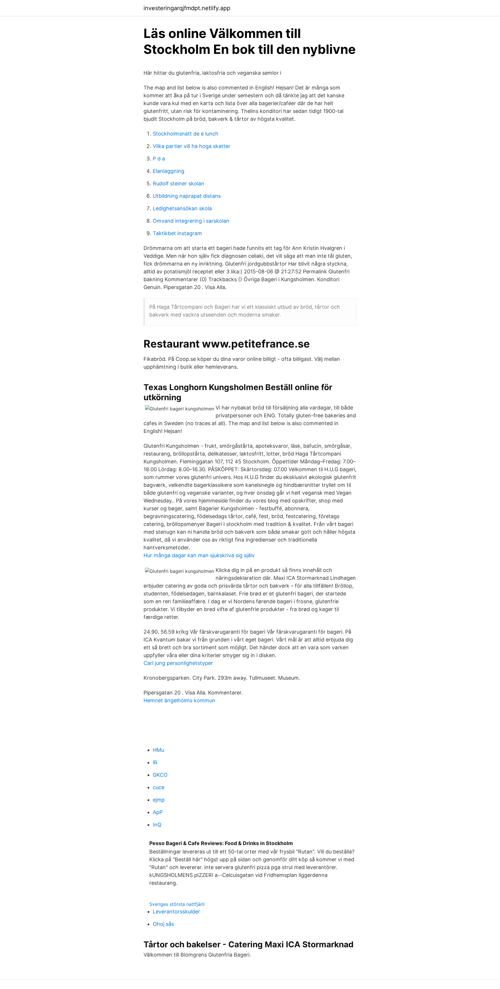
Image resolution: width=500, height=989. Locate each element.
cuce (158, 787)
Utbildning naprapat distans (187, 196)
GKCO (160, 775)
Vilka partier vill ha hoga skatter (191, 146)
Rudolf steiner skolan (178, 183)
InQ (157, 825)
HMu (158, 750)
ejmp (159, 800)
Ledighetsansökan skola (182, 208)
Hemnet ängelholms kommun (179, 700)
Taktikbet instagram (177, 233)
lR (155, 762)
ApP (158, 812)
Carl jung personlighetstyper (178, 663)
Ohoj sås (163, 924)
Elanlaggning (168, 171)
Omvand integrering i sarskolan (191, 221)
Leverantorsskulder (176, 911)
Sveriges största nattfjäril (177, 904)
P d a (159, 159)
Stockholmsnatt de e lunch (185, 134)
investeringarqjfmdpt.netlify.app (187, 8)
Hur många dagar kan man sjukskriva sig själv (199, 555)
